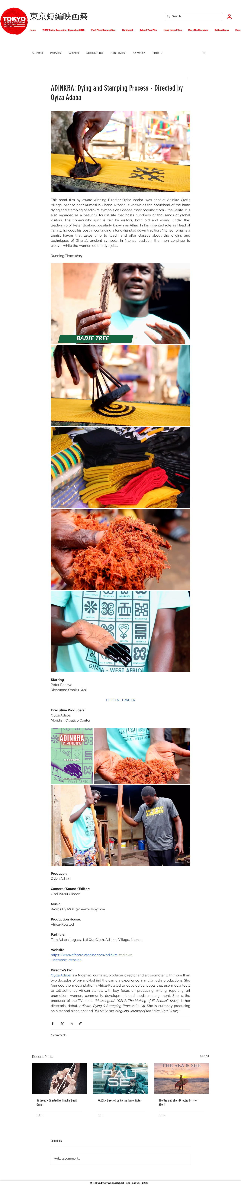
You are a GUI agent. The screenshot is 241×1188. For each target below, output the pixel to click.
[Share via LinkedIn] (71, 1023)
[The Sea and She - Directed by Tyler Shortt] (181, 1078)
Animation (139, 52)
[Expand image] (120, 303)
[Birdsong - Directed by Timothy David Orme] (59, 1078)
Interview (55, 52)
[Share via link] (80, 1023)
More (156, 52)
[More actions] (188, 78)
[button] (204, 52)
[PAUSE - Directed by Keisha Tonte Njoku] (120, 1078)
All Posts (37, 52)
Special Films (94, 52)
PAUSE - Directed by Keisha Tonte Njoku (119, 1100)
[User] (229, 16)
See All (204, 1055)
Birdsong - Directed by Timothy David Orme (57, 1102)
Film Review (118, 52)
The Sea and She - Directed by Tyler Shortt (178, 1102)
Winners (74, 52)
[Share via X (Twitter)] (62, 1023)
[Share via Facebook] (52, 1023)
